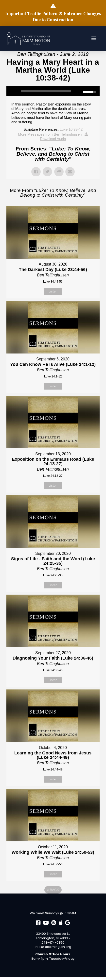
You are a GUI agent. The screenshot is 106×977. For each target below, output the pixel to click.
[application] (53, 91)
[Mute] (79, 91)
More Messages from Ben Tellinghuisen (50, 134)
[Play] (12, 91)
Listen (53, 291)
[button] (94, 38)
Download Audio (53, 139)
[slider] (46, 91)
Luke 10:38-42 (71, 129)
